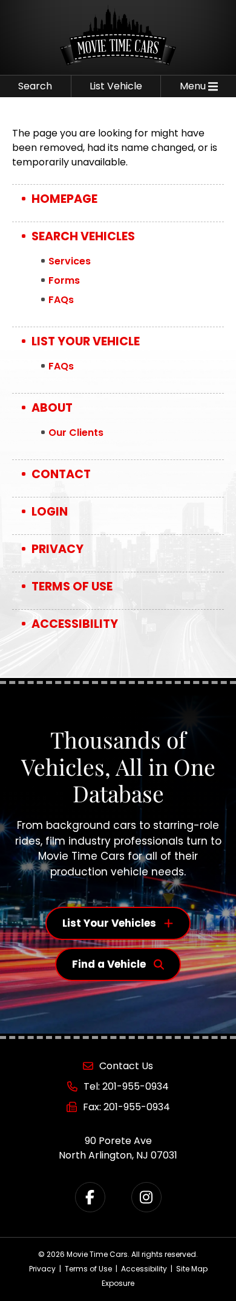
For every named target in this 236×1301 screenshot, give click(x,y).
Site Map (192, 1269)
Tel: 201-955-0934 (126, 1086)
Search (35, 86)
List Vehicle (116, 86)
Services (69, 261)
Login (49, 511)
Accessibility (74, 624)
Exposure (118, 1283)
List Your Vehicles (109, 923)
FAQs (61, 300)
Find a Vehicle (109, 964)
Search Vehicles (83, 236)
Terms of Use (72, 586)
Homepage (64, 199)
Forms (64, 280)
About (52, 408)
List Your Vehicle (85, 341)
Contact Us (126, 1066)
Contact (61, 474)
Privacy (57, 549)
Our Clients (75, 433)
